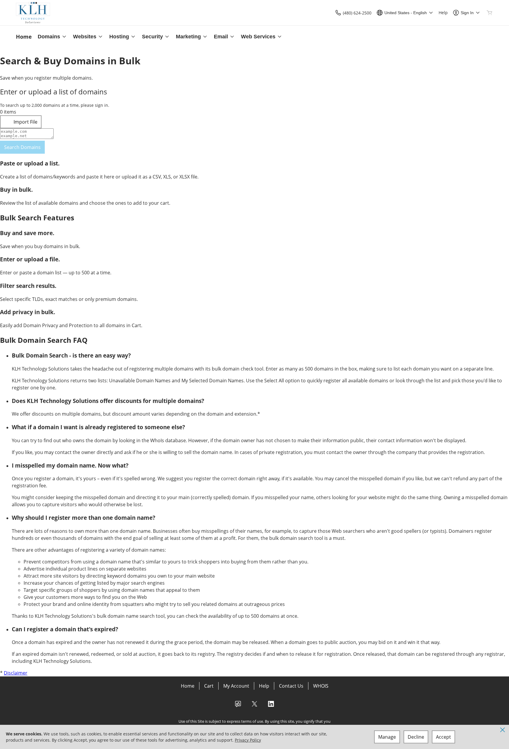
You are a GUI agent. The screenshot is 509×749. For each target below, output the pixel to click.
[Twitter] (254, 705)
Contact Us (291, 686)
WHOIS (320, 686)
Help (264, 686)
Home (187, 686)
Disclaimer (15, 673)
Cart (209, 686)
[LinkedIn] (271, 705)
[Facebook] (238, 705)
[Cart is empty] (489, 13)
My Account (236, 686)
